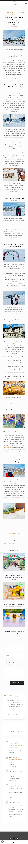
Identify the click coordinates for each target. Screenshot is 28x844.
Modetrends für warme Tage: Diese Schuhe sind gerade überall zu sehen (15, 804)
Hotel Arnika (17, 341)
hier (22, 731)
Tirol (22, 12)
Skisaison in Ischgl (10, 90)
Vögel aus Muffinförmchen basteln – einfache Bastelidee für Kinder (16, 786)
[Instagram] (14, 838)
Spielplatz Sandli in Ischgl (10, 451)
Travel (14, 14)
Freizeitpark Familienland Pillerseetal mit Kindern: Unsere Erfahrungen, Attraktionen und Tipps (14, 577)
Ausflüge (11, 12)
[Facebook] (10, 838)
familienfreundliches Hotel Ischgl (14, 543)
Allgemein (6, 12)
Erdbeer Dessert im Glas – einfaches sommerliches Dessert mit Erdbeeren (16, 773)
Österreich (18, 12)
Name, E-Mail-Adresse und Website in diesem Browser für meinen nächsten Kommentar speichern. (14, 662)
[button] (2, 841)
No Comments (14, 540)
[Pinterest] (17, 838)
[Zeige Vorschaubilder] (14, 533)
